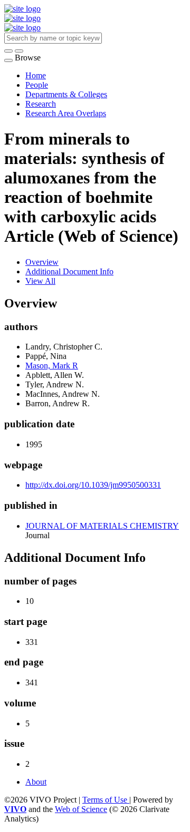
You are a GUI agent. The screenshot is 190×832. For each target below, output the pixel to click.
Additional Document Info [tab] (69, 271)
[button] (8, 51)
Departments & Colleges (66, 94)
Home (35, 75)
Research (40, 103)
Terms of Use (105, 799)
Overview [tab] (42, 262)
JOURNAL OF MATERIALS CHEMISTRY (102, 525)
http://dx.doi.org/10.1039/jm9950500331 (93, 484)
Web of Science (81, 809)
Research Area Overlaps (65, 113)
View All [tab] (40, 280)
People (36, 84)
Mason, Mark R (51, 365)
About (35, 781)
